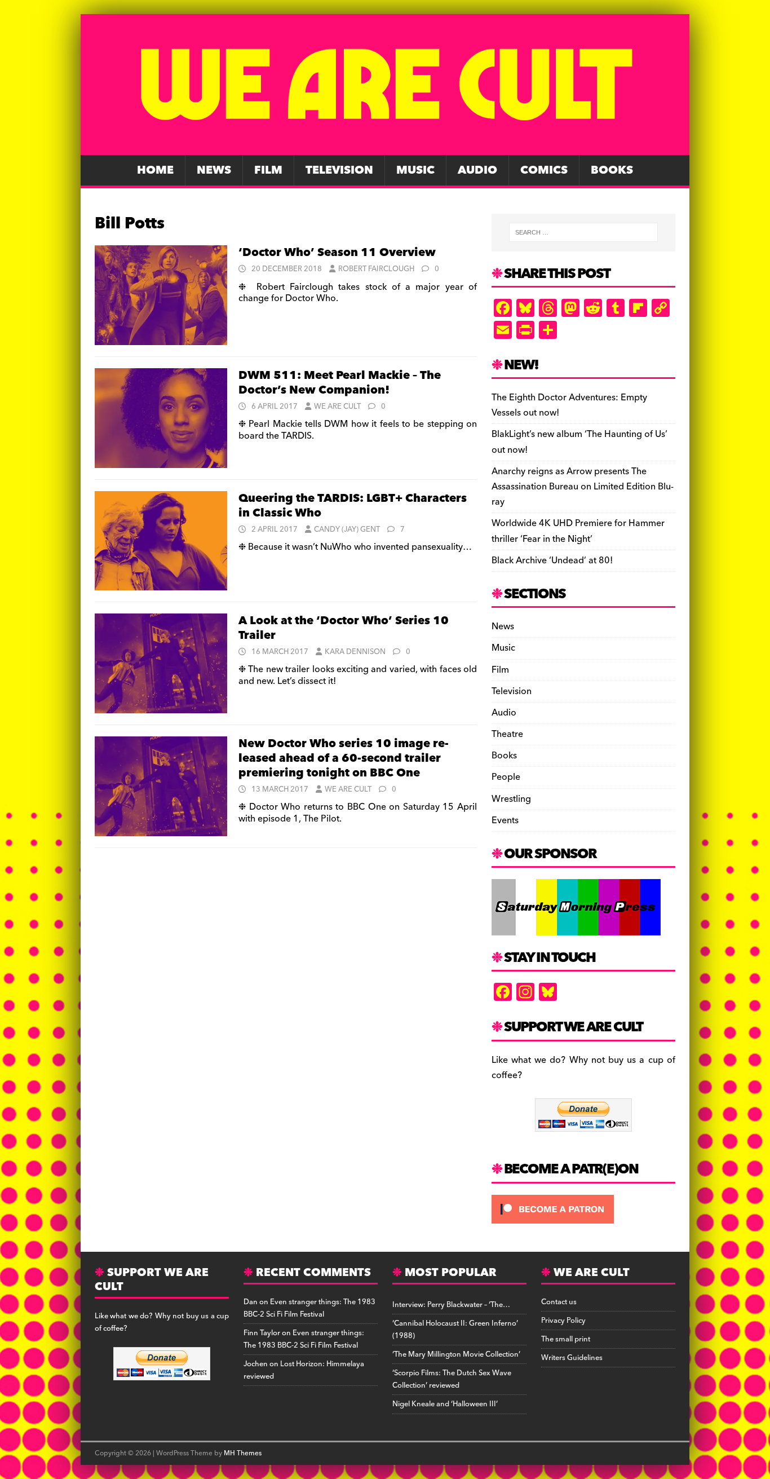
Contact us (559, 1302)
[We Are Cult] (385, 147)
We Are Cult (337, 406)
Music (415, 170)
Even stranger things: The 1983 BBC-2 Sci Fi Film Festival (309, 1308)
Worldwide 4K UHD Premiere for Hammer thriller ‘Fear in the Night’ (578, 530)
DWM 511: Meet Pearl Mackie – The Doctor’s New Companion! (339, 383)
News (214, 170)
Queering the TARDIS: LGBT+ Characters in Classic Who (352, 506)
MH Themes (243, 1453)
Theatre (507, 734)
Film (268, 170)
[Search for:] (583, 232)
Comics (544, 170)
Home (155, 170)
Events (505, 820)
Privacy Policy (563, 1320)
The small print (565, 1339)
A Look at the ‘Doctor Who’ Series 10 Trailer (343, 628)
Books (612, 170)
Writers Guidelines (572, 1358)
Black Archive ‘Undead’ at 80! (552, 560)
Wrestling (511, 799)
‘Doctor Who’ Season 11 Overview (337, 252)
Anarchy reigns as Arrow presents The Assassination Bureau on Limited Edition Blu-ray (583, 486)
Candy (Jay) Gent (347, 529)
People (506, 777)
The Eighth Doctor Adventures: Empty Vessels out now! (569, 405)
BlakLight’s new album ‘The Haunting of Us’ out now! (579, 441)
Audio (477, 170)
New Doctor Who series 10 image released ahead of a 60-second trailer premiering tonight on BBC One (343, 758)
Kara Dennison (355, 652)
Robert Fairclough (376, 269)
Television (339, 170)
